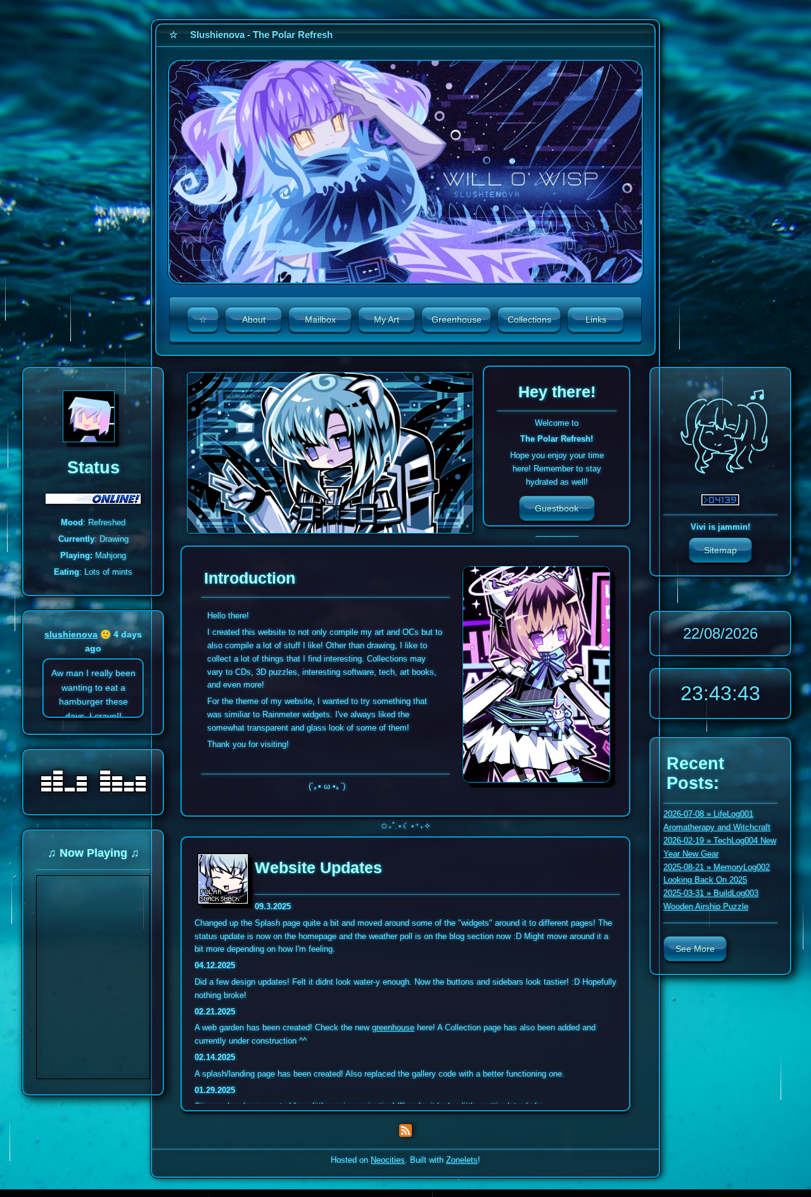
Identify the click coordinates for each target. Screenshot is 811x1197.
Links (595, 319)
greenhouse (393, 1027)
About (253, 319)
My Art (386, 319)
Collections (529, 319)
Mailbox (320, 319)
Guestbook (556, 508)
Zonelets (462, 1160)
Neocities (388, 1160)
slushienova (71, 634)
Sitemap (720, 550)
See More (695, 949)
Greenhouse (456, 319)
